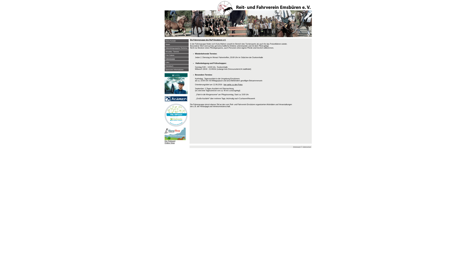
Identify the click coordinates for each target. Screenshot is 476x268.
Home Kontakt (170, 41)
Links (167, 62)
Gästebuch (169, 66)
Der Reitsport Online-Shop (170, 142)
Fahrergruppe (170, 59)
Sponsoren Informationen (174, 70)
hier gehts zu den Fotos (233, 85)
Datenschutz (307, 147)
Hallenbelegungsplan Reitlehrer (176, 48)
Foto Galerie (169, 55)
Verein (167, 44)
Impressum (297, 147)
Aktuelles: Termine (172, 52)
